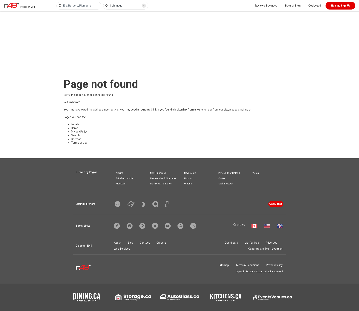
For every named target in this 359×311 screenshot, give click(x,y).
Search (75, 135)
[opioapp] (180, 226)
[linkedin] (193, 226)
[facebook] (117, 226)
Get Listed (314, 5)
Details (75, 124)
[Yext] (120, 204)
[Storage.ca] (133, 297)
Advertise (271, 242)
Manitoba (120, 183)
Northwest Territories (161, 183)
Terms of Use (79, 142)
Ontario (188, 183)
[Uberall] (134, 204)
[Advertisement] (179, 39)
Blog (130, 242)
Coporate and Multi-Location (265, 248)
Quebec (222, 178)
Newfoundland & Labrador (163, 178)
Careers (161, 242)
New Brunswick (158, 173)
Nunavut (188, 178)
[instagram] (129, 226)
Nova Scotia (190, 173)
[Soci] (167, 204)
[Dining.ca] (86, 297)
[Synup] (146, 204)
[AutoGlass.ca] (179, 297)
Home (74, 128)
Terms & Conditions (247, 265)
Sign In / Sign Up (340, 5)
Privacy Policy (79, 131)
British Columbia (124, 178)
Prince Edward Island (229, 173)
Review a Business (266, 5)
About (117, 242)
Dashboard (231, 242)
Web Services (122, 248)
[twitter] (155, 226)
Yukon (255, 173)
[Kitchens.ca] (226, 297)
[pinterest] (142, 226)
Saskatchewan (225, 183)
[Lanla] (158, 204)
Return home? (72, 102)
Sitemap (76, 139)
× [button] (144, 5)
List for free (252, 242)
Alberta (119, 173)
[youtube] (167, 226)
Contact (145, 242)
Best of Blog (292, 5)
